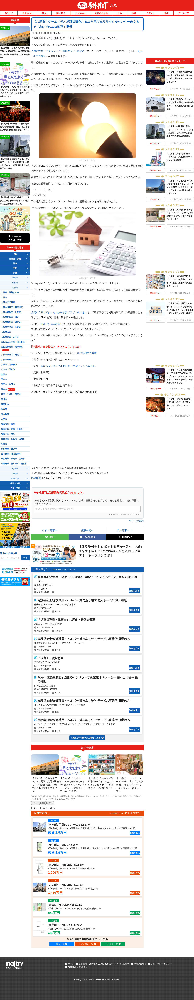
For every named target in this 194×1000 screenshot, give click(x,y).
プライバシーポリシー (161, 963)
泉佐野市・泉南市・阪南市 (13, 459)
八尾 (113, 5)
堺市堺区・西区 (8, 424)
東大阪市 (5, 414)
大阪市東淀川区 (8, 302)
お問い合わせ (140, 963)
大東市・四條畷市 (9, 365)
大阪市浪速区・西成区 (11, 355)
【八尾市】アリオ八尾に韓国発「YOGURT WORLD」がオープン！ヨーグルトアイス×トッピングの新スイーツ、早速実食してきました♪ (180, 376)
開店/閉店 (60, 13)
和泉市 (4, 444)
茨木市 (4, 379)
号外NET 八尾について (79, 967)
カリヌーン (51, 808)
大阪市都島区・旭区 (10, 317)
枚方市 (4, 409)
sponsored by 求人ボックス (64, 570)
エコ (43, 803)
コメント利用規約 (136, 521)
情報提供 (36, 478)
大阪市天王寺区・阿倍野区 (13, 342)
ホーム (71, 963)
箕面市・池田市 (8, 384)
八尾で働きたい (41, 569)
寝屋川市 (5, 404)
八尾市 (50, 803)
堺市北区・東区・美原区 (12, 429)
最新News (27, 13)
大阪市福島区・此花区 (11, 312)
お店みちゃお (101, 13)
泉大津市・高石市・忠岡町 (13, 439)
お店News (80, 13)
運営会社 (83, 963)
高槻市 (4, 399)
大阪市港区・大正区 (10, 337)
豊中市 (7, 389)
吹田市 (4, 374)
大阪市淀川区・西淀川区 (12, 307)
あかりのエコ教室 (50, 323)
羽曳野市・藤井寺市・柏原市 (14, 464)
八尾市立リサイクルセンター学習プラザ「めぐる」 (59, 51)
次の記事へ (123, 530)
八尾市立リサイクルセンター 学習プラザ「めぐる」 (69, 365)
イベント (150, 13)
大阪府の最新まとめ (10, 292)
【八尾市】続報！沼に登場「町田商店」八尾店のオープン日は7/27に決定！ (179, 156)
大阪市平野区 (7, 360)
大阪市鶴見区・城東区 (11, 322)
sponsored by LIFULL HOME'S (124, 813)
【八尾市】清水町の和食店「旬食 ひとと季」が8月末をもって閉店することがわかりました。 (15, 200)
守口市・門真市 (8, 369)
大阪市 (4, 297)
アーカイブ (183, 13)
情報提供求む (97, 963)
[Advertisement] (170, 38)
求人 (44, 13)
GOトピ (9, 13)
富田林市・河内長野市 (11, 454)
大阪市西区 (6, 332)
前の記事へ (51, 530)
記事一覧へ (87, 530)
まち (120, 13)
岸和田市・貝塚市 (9, 449)
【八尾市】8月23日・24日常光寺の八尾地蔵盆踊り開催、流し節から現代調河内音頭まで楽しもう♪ (15, 126)
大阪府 (59, 33)
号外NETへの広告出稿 (118, 963)
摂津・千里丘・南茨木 (11, 394)
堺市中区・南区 (8, 434)
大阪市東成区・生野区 (11, 327)
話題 (134, 13)
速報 (166, 13)
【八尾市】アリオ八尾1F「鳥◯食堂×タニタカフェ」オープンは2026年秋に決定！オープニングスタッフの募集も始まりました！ (180, 187)
